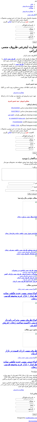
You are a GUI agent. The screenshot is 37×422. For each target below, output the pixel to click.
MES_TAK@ (15, 125)
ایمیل (31, 33)
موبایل (31, 29)
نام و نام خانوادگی (27, 25)
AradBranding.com (31, 418)
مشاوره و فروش (27, 6)
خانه (32, 4)
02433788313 (15, 111)
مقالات (31, 8)
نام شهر (30, 36)
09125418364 (15, 108)
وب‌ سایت (34, 190)
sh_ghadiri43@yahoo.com (17, 118)
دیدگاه (34, 167)
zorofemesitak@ (17, 122)
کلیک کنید (11, 115)
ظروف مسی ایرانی (9, 59)
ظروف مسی (19, 64)
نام (35, 183)
